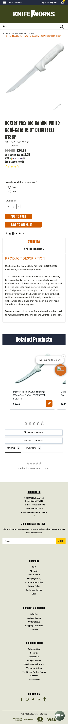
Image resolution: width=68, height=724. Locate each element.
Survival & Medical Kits (34, 664)
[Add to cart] (49, 403)
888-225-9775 (15, 2)
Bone (31, 33)
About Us (34, 571)
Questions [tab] (31, 447)
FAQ (34, 567)
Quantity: (11, 200)
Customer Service (34, 590)
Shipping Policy (34, 578)
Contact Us (34, 492)
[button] (20, 156)
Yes (14, 187)
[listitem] (32, 378)
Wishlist (34, 614)
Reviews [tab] (11, 447)
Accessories (34, 679)
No (14, 191)
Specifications (34, 249)
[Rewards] (60, 716)
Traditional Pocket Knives (34, 672)
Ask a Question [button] (35, 440)
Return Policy (34, 586)
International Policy (34, 582)
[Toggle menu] (4, 4)
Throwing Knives (34, 668)
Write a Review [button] (35, 432)
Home (5, 33)
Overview (34, 241)
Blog (34, 593)
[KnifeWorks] (34, 14)
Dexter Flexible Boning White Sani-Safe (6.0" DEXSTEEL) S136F (33, 36)
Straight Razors (34, 660)
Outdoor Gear (34, 649)
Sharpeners (34, 656)
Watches (34, 675)
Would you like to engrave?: (21, 181)
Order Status (34, 622)
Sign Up (53, 2)
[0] (60, 2)
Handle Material (19, 33)
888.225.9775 (38, 504)
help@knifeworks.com (36, 512)
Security (34, 653)
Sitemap (34, 629)
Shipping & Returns (34, 625)
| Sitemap (43, 714)
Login (43, 2)
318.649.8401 (37, 508)
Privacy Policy (34, 574)
